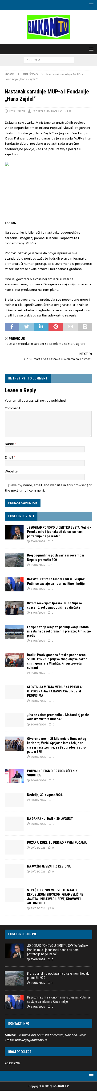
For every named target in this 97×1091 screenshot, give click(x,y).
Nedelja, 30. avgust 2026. (45, 795)
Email (9, 457)
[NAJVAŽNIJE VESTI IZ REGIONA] (14, 871)
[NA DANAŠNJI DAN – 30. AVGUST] (14, 824)
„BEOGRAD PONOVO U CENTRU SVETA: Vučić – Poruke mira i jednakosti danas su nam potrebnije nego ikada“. (59, 532)
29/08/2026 (38, 848)
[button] (90, 4)
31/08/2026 (38, 541)
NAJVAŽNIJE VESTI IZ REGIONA (49, 866)
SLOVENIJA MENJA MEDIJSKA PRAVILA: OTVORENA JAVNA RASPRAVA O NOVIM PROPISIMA (55, 691)
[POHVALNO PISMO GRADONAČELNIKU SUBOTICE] (14, 776)
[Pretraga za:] (48, 59)
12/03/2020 (17, 111)
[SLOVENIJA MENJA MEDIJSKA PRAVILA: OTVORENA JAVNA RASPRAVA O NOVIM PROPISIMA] (14, 692)
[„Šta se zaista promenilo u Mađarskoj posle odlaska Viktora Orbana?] (14, 720)
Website (11, 471)
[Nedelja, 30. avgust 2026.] (14, 800)
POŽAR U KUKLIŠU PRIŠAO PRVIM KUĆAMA (57, 842)
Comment (12, 408)
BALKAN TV (61, 1086)
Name (10, 443)
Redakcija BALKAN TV (47, 111)
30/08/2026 (38, 701)
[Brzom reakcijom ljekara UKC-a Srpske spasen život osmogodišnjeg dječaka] (14, 608)
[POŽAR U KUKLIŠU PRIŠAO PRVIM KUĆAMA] (14, 847)
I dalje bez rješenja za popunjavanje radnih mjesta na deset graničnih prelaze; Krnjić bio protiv (59, 631)
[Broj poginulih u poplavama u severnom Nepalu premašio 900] (14, 560)
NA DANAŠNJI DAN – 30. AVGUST (50, 819)
